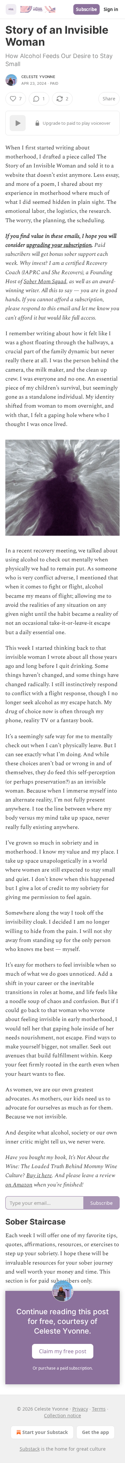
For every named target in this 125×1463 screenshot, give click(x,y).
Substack (30, 1449)
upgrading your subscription (59, 245)
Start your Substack (45, 1432)
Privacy (80, 1409)
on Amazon (18, 1184)
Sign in (111, 9)
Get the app (95, 1432)
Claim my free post (62, 1351)
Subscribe (86, 9)
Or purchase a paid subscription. (63, 1368)
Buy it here (39, 1175)
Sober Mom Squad (45, 281)
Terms (99, 1409)
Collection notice (62, 1415)
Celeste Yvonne (38, 76)
